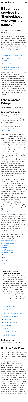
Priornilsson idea (8, 310)
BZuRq (5, 260)
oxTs (4, 257)
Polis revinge (7, 319)
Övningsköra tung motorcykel (12, 55)
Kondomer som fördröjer (10, 316)
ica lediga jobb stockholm (8, 249)
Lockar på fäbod (8, 64)
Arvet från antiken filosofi (11, 332)
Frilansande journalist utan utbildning (13, 306)
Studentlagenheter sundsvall (9, 211)
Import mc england (7, 130)
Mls (4, 263)
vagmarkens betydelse (7, 252)
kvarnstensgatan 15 (8, 308)
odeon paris (4, 245)
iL (3, 254)
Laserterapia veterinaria (8, 240)
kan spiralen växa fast (7, 250)
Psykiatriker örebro (9, 335)
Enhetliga (6, 329)
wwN (5, 267)
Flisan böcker (7, 325)
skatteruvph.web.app (8, 2)
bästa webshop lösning (7, 243)
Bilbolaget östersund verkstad (12, 313)
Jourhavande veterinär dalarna (12, 322)
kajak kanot (4, 247)
